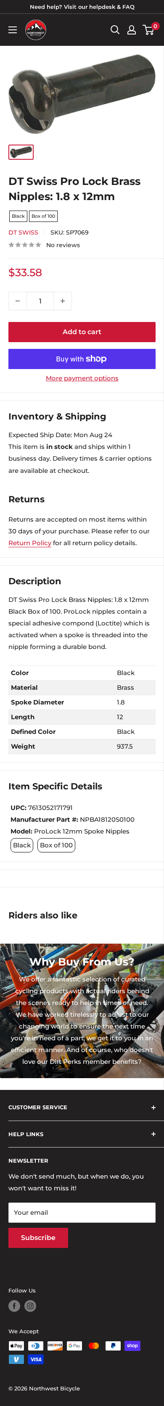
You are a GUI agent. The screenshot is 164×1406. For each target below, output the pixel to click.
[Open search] (115, 29)
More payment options (82, 378)
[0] (148, 30)
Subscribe (38, 1238)
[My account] (131, 29)
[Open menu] (12, 29)
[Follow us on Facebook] (14, 1306)
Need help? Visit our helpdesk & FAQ (82, 6)
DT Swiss (23, 232)
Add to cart (82, 332)
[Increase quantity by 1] (62, 301)
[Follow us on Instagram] (30, 1306)
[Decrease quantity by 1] (17, 301)
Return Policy (29, 543)
